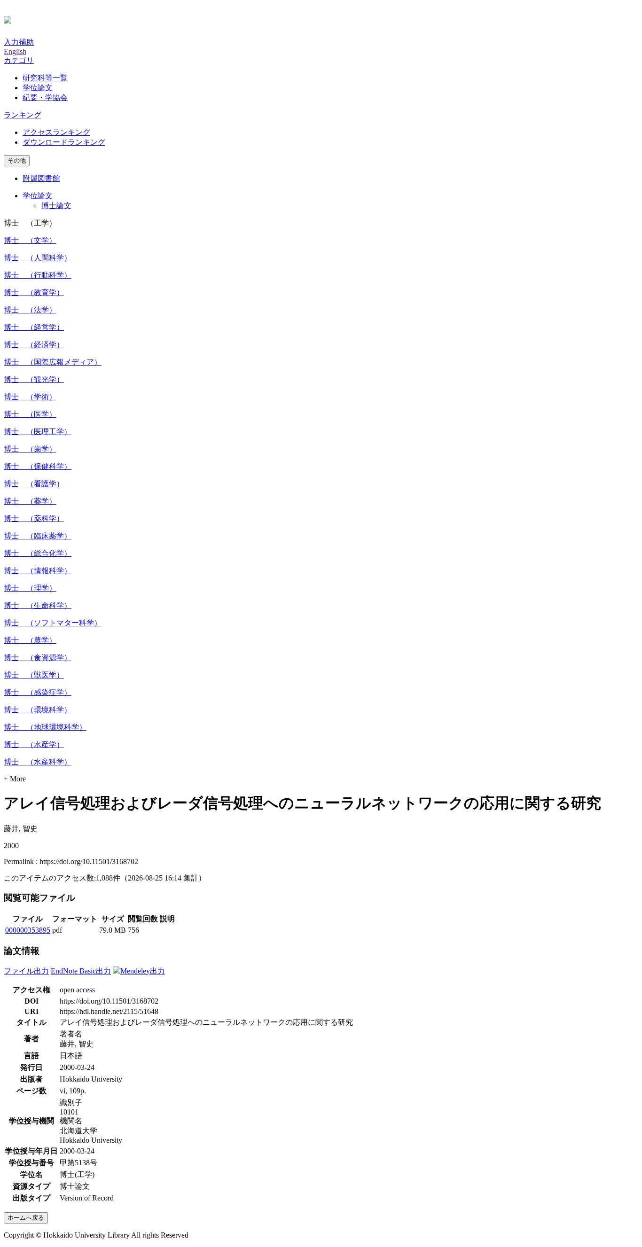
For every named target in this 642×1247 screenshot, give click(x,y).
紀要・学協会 (45, 97)
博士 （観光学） (34, 379)
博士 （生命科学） (37, 605)
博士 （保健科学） (37, 466)
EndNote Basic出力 (81, 971)
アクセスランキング (56, 132)
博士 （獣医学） (34, 675)
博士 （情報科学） (37, 571)
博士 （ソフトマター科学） (53, 623)
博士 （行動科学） (37, 275)
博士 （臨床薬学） (37, 536)
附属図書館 (41, 178)
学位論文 (38, 88)
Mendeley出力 (142, 971)
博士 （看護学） (34, 484)
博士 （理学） (30, 588)
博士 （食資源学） (37, 658)
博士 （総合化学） (37, 553)
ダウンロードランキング (64, 142)
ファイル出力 (26, 971)
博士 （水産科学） (37, 762)
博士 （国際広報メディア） (53, 362)
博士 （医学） (30, 414)
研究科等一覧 (45, 78)
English (15, 51)
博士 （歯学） (30, 449)
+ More (15, 779)
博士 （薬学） (30, 501)
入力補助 (19, 42)
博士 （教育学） (34, 292)
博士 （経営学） (34, 327)
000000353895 (27, 930)
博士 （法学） (30, 310)
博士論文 (56, 206)
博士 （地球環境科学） (45, 727)
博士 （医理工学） (37, 432)
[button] (19, 60)
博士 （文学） (30, 240)
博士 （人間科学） (37, 258)
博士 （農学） (30, 640)
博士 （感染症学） (37, 692)
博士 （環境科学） (37, 710)
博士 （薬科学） (34, 518)
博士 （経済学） (34, 345)
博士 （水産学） (34, 744)
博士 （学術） (30, 397)
